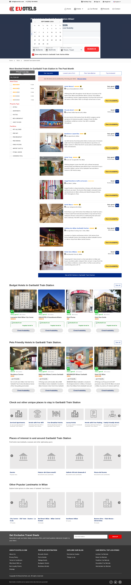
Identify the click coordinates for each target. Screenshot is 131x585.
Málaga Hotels (42, 560)
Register (107, 2)
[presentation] (11, 303)
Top (110, 73)
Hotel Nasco (68, 205)
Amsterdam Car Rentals (103, 566)
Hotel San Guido (100, 317)
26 (60, 40)
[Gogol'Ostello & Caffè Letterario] (51, 189)
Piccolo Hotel (69, 110)
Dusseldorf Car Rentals (103, 563)
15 (43, 36)
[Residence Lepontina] (51, 142)
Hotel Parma (71, 317)
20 (35, 40)
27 (35, 44)
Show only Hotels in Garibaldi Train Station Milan (52, 54)
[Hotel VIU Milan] (107, 358)
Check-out (49, 48)
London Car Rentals (102, 554)
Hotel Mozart (69, 86)
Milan (18, 61)
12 (60, 32)
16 (47, 36)
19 (60, 36)
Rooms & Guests (66, 48)
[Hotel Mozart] (51, 95)
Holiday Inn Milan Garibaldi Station (76, 228)
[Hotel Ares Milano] (51, 260)
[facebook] (111, 582)
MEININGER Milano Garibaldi (77, 374)
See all (117, 285)
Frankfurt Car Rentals (102, 560)
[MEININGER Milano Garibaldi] (79, 358)
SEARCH (91, 49)
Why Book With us (15, 563)
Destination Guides (73, 554)
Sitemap (12, 569)
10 (51, 32)
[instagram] (120, 582)
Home (68, 9)
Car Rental (93, 9)
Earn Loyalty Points (15, 566)
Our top (48, 73)
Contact (117, 9)
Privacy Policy (13, 557)
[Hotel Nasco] (51, 213)
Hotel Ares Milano (70, 252)
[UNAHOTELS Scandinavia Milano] (51, 301)
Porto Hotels (42, 557)
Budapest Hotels (43, 563)
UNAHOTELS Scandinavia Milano (50, 317)
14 (39, 36)
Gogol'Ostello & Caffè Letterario (76, 181)
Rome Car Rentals (101, 557)
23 (47, 40)
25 (56, 40)
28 (39, 44)
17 (51, 36)
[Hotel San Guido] (107, 301)
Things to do (71, 557)
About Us (12, 554)
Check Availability (111, 101)
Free (89, 73)
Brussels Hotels (43, 554)
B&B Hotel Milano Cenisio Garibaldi (51, 374)
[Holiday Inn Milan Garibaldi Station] (51, 237)
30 (47, 44)
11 (56, 32)
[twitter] (115, 582)
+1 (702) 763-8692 (31, 2)
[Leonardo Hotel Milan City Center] (23, 301)
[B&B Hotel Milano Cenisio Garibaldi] (51, 358)
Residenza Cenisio (17, 374)
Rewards (106, 9)
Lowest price (69, 73)
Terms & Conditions (15, 560)
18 (56, 36)
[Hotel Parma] (79, 301)
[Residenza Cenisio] (23, 358)
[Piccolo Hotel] (51, 118)
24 (52, 40)
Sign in (97, 2)
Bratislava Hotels (43, 566)
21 (39, 40)
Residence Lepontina (72, 134)
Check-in (36, 48)
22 (43, 40)
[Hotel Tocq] (51, 166)
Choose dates (81, 79)
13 (34, 36)
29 (43, 44)
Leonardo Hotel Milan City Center (22, 317)
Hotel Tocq (68, 157)
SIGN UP (115, 536)
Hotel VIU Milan (100, 374)
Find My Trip (87, 2)
